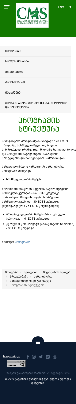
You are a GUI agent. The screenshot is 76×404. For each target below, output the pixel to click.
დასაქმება (12, 92)
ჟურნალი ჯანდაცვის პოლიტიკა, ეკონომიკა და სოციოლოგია (36, 105)
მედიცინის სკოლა (57, 272)
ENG (61, 7)
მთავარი (11, 272)
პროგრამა (22, 242)
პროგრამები (14, 71)
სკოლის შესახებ (17, 61)
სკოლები (31, 272)
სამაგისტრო (43, 277)
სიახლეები (12, 51)
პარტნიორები (15, 82)
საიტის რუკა (11, 356)
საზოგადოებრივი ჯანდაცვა (30, 281)
